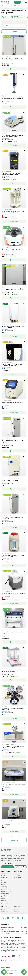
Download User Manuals (5, 897)
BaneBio (16, 909)
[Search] (2, 5)
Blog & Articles (5, 893)
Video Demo (8, 867)
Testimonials (4, 881)
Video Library (4, 886)
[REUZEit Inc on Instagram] (18, 918)
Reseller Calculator (6, 891)
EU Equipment (17, 875)
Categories (4, 895)
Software (3, 900)
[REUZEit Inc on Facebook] (22, 918)
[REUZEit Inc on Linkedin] (3, 918)
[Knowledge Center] (4, 972)
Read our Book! (5, 888)
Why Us (3, 875)
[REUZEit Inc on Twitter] (13, 918)
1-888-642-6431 (8, 863)
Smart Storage (5, 879)
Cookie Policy (4, 952)
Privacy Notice (19, 950)
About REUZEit (5, 873)
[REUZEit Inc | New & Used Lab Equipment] (5, 2)
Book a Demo (4, 911)
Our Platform (4, 877)
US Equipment (17, 873)
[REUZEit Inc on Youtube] (8, 918)
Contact (3, 909)
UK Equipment (17, 877)
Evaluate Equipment (6, 889)
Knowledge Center (6, 902)
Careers (3, 884)
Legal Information (5, 967)
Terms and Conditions (6, 904)
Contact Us (21, 867)
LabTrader (16, 911)
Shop (18, 2)
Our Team (3, 882)
